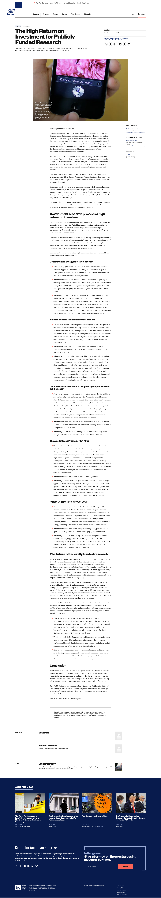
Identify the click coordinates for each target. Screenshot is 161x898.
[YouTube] (24, 866)
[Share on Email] (124, 44)
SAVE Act (57, 3)
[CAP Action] (21, 887)
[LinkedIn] (32, 866)
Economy (125, 38)
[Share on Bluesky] (120, 44)
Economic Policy (47, 763)
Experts (45, 14)
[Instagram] (28, 866)
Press (64, 14)
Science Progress (75, 698)
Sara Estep (95, 826)
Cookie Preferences (122, 894)
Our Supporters (121, 892)
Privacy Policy (120, 888)
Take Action (75, 14)
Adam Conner (119, 826)
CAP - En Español (121, 890)
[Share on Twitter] (106, 44)
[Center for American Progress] (18, 9)
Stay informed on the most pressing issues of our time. (110, 856)
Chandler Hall (52, 826)
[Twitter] (16, 866)
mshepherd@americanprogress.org (135, 146)
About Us (87, 14)
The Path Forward (42, 3)
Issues (36, 14)
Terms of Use (120, 885)
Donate (141, 14)
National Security (69, 3)
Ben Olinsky (27, 826)
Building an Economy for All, (113, 39)
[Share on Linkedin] (115, 44)
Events (55, 14)
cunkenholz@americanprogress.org (135, 132)
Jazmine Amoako (86, 826)
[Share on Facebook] (110, 44)
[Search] (133, 15)
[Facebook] (20, 866)
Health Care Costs (83, 3)
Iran (51, 3)
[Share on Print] (129, 44)
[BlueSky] (36, 866)
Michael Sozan (19, 826)
